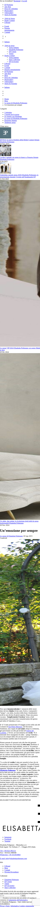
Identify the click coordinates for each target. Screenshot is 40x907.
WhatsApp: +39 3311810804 (10, 855)
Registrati (17, 1)
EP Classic (12, 52)
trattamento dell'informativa (18, 900)
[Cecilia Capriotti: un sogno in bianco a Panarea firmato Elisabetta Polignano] (5, 155)
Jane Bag (7, 7)
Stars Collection (14, 60)
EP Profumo (8, 5)
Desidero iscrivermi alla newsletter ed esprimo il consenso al (18, 899)
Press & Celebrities (11, 9)
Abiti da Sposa (9, 18)
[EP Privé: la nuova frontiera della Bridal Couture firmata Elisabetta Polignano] (5, 138)
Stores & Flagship (10, 84)
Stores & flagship (10, 15)
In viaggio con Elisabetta (13, 116)
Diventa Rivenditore (11, 872)
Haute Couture (9, 20)
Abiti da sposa (9, 46)
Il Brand (7, 22)
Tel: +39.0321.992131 (8, 851)
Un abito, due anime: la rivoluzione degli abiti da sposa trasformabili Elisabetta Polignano (19, 522)
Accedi (24, 1)
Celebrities (8, 112)
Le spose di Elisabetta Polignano (15, 118)
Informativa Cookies (18, 906)
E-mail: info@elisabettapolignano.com (13, 858)
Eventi (6, 26)
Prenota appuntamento (9, 29)
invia (23, 895)
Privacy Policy (5, 906)
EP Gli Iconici (14, 62)
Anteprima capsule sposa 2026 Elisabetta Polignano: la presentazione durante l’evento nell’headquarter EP (19, 176)
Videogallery (8, 13)
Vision (11, 54)
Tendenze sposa (10, 122)
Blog (6, 76)
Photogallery (8, 11)
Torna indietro (14, 48)
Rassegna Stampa (10, 120)
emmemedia (29, 906)
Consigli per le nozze (11, 114)
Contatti (7, 32)
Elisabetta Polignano (16, 50)
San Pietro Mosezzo (15, 727)
